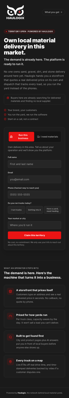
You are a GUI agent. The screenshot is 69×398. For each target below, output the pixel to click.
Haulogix (22, 393)
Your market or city (17, 218)
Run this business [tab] (23, 137)
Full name (12, 157)
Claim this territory (34, 235)
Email (10, 172)
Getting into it (34, 210)
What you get (52, 12)
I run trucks (16, 210)
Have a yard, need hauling (53, 209)
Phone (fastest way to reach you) (23, 188)
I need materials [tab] (49, 136)
